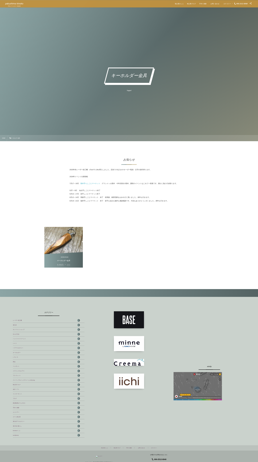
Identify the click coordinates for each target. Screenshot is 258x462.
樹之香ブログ (46, 384)
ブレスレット (46, 375)
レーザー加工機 (46, 320)
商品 (46, 361)
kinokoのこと (46, 430)
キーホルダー (46, 352)
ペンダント (46, 366)
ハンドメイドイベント (46, 338)
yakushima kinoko (14, 4)
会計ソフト (46, 389)
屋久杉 (46, 325)
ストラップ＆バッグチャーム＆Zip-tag (46, 380)
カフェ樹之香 (46, 417)
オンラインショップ (46, 329)
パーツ (46, 343)
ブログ (46, 398)
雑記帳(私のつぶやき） (46, 403)
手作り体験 (46, 407)
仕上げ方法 (46, 334)
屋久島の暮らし (46, 426)
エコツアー (46, 412)
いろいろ (46, 357)
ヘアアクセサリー (46, 348)
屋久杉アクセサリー (46, 421)
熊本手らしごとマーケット (90, 183)
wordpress (46, 435)
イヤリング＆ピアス (46, 371)
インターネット (46, 394)
